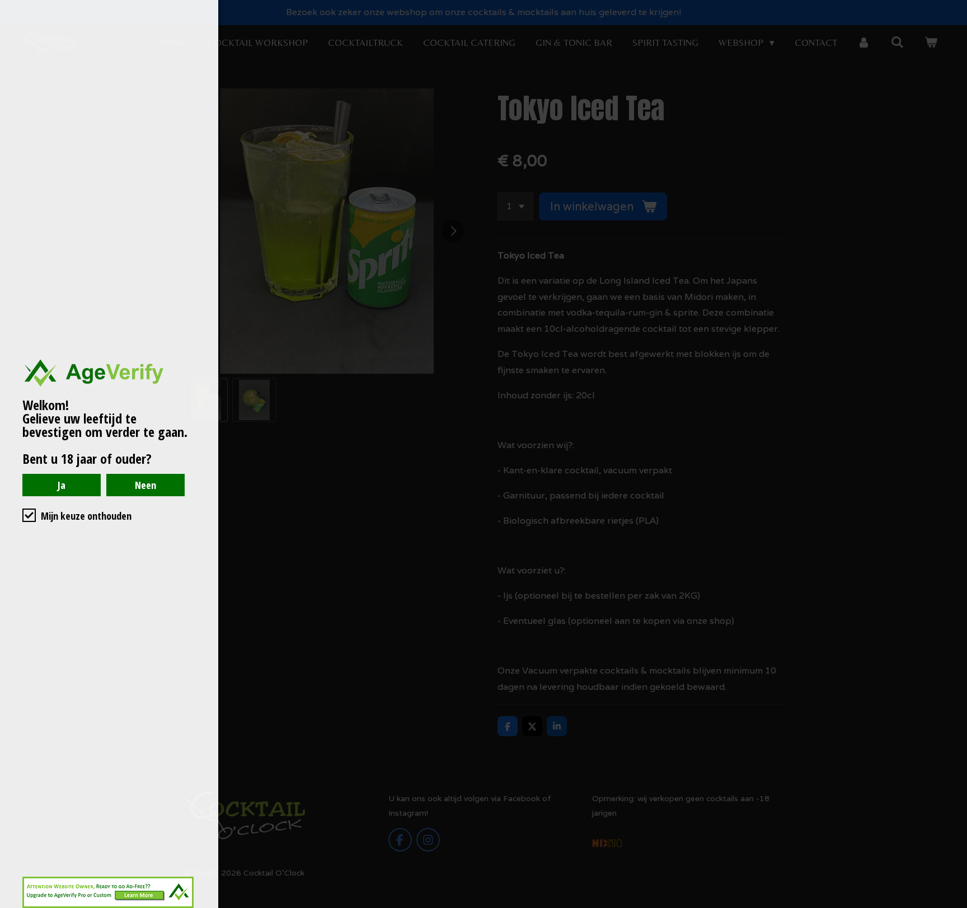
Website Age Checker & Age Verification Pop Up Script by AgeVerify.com (953, 905)
